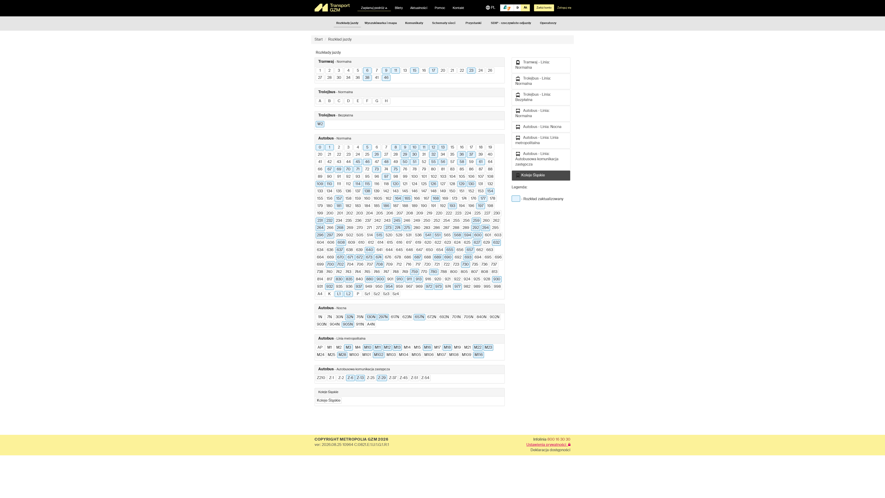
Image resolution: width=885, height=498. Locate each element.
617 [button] (409, 243)
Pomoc (440, 8)
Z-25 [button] (371, 378)
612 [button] (371, 243)
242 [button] (377, 221)
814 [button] (320, 279)
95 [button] (367, 177)
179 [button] (320, 206)
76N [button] (360, 317)
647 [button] (419, 250)
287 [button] (446, 228)
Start (319, 40)
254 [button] (446, 221)
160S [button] (378, 199)
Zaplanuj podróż (373, 8)
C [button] (339, 101)
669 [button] (330, 257)
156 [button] (330, 199)
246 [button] (407, 221)
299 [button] (339, 235)
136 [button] (348, 191)
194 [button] (462, 206)
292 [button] (475, 228)
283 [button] (427, 228)
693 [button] (468, 257)
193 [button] (452, 206)
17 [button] (433, 71)
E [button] (358, 101)
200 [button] (329, 213)
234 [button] (339, 221)
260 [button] (486, 221)
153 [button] (481, 191)
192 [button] (443, 206)
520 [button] (389, 235)
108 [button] (490, 177)
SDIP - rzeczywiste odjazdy (511, 23)
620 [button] (428, 243)
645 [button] (399, 250)
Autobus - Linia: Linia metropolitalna (536, 140)
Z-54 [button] (425, 378)
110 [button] (329, 184)
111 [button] (339, 184)
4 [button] (348, 71)
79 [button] (424, 169)
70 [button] (348, 169)
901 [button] (390, 279)
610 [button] (361, 243)
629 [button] (486, 243)
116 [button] (376, 184)
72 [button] (367, 169)
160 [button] (367, 199)
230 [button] (496, 213)
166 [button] (417, 199)
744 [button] (358, 272)
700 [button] (330, 265)
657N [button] (419, 317)
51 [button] (414, 162)
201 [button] (340, 213)
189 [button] (415, 206)
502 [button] (349, 235)
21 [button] (452, 71)
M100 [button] (354, 355)
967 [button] (409, 287)
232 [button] (329, 221)
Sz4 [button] (395, 294)
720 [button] (427, 265)
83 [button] (452, 169)
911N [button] (360, 324)
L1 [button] (339, 294)
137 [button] (357, 191)
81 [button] (443, 169)
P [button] (358, 294)
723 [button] (456, 265)
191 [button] (433, 206)
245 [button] (397, 221)
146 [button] (415, 191)
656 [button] (460, 250)
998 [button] (497, 287)
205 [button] (379, 213)
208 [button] (409, 213)
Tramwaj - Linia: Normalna (532, 65)
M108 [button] (454, 355)
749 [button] (405, 272)
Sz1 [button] (367, 294)
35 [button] (452, 155)
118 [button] (386, 184)
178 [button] (492, 199)
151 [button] (461, 191)
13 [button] (405, 71)
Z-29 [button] (382, 378)
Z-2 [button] (341, 378)
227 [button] (487, 213)
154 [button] (490, 191)
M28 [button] (342, 355)
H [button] (386, 101)
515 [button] (379, 235)
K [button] (329, 294)
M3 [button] (348, 348)
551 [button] (438, 235)
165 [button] (407, 199)
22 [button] (462, 71)
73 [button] (377, 169)
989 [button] (477, 287)
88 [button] (490, 169)
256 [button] (466, 221)
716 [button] (408, 265)
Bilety (399, 8)
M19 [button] (457, 348)
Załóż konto (544, 7)
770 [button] (424, 272)
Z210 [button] (321, 378)
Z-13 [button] (360, 378)
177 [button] (483, 199)
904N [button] (335, 324)
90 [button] (329, 177)
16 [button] (424, 71)
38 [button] (367, 78)
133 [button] (320, 191)
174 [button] (464, 199)
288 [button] (456, 228)
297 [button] (330, 235)
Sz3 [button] (386, 294)
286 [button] (436, 228)
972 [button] (429, 287)
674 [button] (379, 257)
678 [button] (398, 257)
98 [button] (395, 177)
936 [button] (349, 287)
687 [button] (417, 257)
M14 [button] (407, 348)
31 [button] (424, 155)
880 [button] (369, 279)
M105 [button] (416, 355)
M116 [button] (479, 355)
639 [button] (359, 250)
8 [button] (396, 147)
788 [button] (443, 272)
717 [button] (418, 265)
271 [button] (369, 228)
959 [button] (399, 287)
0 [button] (320, 147)
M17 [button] (437, 348)
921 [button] (448, 279)
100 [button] (414, 177)
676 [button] (388, 257)
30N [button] (339, 317)
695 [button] (488, 257)
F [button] (367, 101)
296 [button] (320, 235)
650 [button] (429, 250)
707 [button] (370, 265)
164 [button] (398, 199)
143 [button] (395, 191)
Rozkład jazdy (339, 40)
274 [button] (398, 228)
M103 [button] (391, 355)
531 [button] (409, 235)
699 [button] (320, 265)
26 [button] (490, 71)
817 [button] (329, 279)
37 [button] (471, 155)
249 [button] (416, 221)
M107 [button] (441, 355)
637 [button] (340, 250)
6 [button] (367, 71)
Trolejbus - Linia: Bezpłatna (533, 97)
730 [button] (465, 265)
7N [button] (329, 317)
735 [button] (475, 265)
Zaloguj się (564, 7)
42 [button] (329, 162)
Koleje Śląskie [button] (328, 401)
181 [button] (339, 206)
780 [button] (434, 272)
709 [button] (389, 265)
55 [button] (433, 162)
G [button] (376, 101)
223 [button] (458, 213)
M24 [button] (320, 355)
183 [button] (358, 206)
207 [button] (399, 213)
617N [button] (395, 317)
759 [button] (414, 272)
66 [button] (320, 169)
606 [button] (330, 243)
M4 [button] (358, 348)
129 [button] (462, 184)
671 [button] (350, 257)
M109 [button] (466, 355)
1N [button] (320, 317)
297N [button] (383, 317)
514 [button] (370, 235)
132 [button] (490, 184)
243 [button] (387, 221)
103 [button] (443, 177)
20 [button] (443, 71)
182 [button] (348, 206)
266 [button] (330, 228)
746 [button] (377, 272)
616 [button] (399, 243)
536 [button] (418, 235)
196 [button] (471, 206)
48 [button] (386, 162)
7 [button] (377, 71)
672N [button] (431, 317)
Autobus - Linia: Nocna (540, 127)
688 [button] (427, 257)
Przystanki (473, 23)
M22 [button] (477, 348)
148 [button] (434, 191)
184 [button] (367, 206)
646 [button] (409, 250)
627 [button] (477, 243)
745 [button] (367, 272)
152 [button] (471, 191)
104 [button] (452, 177)
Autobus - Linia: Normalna (532, 113)
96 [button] (377, 177)
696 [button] (498, 257)
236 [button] (358, 221)
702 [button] (340, 265)
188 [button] (405, 206)
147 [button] (424, 191)
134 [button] (329, 191)
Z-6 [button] (350, 378)
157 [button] (339, 199)
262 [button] (496, 221)
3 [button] (339, 71)
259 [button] (476, 221)
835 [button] (349, 279)
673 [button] (369, 257)
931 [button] (320, 287)
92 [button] (348, 177)
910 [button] (400, 279)
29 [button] (405, 155)
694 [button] (478, 257)
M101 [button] (366, 355)
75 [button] (396, 169)
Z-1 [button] (331, 378)
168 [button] (436, 199)
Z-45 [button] (404, 378)
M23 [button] (488, 348)
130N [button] (371, 317)
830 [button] (339, 279)
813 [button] (494, 272)
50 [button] (405, 162)
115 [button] (367, 184)
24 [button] (480, 71)
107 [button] (481, 177)
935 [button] (339, 287)
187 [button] (395, 206)
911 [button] (409, 279)
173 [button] (454, 199)
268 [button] (340, 228)
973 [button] (438, 287)
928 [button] (487, 279)
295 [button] (495, 228)
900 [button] (380, 279)
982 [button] (467, 287)
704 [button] (350, 265)
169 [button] (445, 199)
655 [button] (449, 250)
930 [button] (496, 279)
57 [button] (452, 162)
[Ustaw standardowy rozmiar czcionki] (525, 7)
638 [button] (349, 250)
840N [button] (482, 317)
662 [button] (479, 250)
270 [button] (360, 228)
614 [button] (381, 243)
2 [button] (329, 71)
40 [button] (490, 155)
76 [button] (405, 169)
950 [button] (379, 287)
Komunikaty (414, 23)
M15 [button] (417, 348)
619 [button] (418, 243)
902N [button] (494, 317)
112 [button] (348, 184)
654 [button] (439, 250)
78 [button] (415, 169)
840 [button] (359, 279)
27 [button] (320, 78)
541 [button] (428, 235)
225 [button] (477, 213)
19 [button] (490, 147)
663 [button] (489, 250)
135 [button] (339, 191)
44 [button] (348, 162)
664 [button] (320, 257)
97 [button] (386, 177)
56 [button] (443, 162)
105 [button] (462, 177)
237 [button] (368, 221)
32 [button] (433, 155)
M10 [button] (367, 348)
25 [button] (367, 155)
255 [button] (456, 221)
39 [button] (480, 155)
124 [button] (414, 184)
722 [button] (447, 265)
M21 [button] (467, 348)
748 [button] (396, 272)
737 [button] (494, 265)
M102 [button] (378, 355)
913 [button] (419, 279)
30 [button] (339, 78)
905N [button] (348, 324)
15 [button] (414, 71)
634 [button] (320, 250)
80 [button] (433, 169)
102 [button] (434, 177)
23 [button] (471, 71)
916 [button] (428, 279)
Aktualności (418, 8)
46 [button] (386, 78)
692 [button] (458, 257)
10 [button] (414, 147)
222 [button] (449, 213)
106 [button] (471, 177)
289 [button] (466, 228)
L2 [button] (348, 294)
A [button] (320, 101)
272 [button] (379, 228)
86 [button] (471, 169)
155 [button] (320, 199)
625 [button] (467, 243)
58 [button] (462, 162)
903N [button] (322, 324)
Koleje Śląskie (532, 175)
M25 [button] (331, 355)
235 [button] (348, 221)
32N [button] (349, 317)
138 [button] (367, 191)
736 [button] (484, 265)
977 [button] (457, 287)
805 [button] (464, 272)
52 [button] (424, 162)
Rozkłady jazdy (347, 23)
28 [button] (329, 78)
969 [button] (419, 287)
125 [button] (424, 184)
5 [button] (358, 71)
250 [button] (426, 221)
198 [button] (490, 206)
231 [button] (320, 221)
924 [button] (467, 279)
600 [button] (478, 235)
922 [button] (457, 279)
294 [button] (485, 228)
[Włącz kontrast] (517, 7)
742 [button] (339, 272)
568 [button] (457, 235)
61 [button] (481, 162)
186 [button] (386, 206)
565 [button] (447, 235)
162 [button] (388, 199)
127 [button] (442, 184)
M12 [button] (387, 348)
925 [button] (477, 279)
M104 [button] (403, 355)
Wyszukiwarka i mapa (381, 23)
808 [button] (484, 272)
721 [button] (437, 265)
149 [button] (443, 191)
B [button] (329, 101)
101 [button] (424, 177)
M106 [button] (429, 355)
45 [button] (358, 162)
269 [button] (350, 228)
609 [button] (351, 243)
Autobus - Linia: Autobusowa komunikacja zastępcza (536, 159)
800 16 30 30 (558, 440)
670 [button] (340, 257)
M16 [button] (427, 348)
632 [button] (496, 243)
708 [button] (379, 265)
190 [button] (424, 206)
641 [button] (380, 250)
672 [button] (360, 257)
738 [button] (320, 272)
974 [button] (448, 287)
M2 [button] (339, 348)
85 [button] (462, 169)
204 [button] (369, 213)
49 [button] (395, 162)
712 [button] (399, 265)
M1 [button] (329, 348)
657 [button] (470, 250)
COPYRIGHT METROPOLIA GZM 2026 (351, 440)
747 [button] (386, 272)
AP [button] (320, 348)
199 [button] (320, 213)
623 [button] (447, 243)
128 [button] (452, 184)
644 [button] (389, 250)
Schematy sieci (443, 23)
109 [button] (320, 184)
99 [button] (405, 177)
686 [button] (407, 257)
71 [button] (358, 169)
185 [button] (377, 206)
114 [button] (357, 184)
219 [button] (429, 213)
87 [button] (481, 169)
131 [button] (480, 184)
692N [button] (444, 317)
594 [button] (467, 235)
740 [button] (329, 272)
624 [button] (457, 243)
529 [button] (399, 235)
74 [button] (386, 169)
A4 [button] (320, 294)
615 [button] (390, 243)
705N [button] (468, 317)
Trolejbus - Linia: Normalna (533, 81)
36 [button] (358, 78)
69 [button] (339, 169)
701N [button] (456, 317)
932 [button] (329, 287)
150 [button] (452, 191)
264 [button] (320, 228)
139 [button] (377, 191)
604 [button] (320, 243)
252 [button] (437, 221)
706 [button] (360, 265)
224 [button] (468, 213)
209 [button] (419, 213)
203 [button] (359, 213)
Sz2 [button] (377, 294)
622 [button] (438, 243)
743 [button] (348, 272)
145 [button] (405, 191)
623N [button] (407, 317)
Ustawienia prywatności (547, 445)
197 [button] (481, 206)
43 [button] (339, 162)
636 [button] (330, 250)
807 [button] (474, 272)
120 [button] (396, 184)
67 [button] (329, 169)
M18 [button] (447, 348)
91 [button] (339, 177)
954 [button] (389, 287)
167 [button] (426, 199)
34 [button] (348, 78)
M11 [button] (378, 348)
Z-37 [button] (392, 378)
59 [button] (471, 162)
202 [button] (349, 213)
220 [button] (439, 213)
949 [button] (368, 287)
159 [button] (358, 199)
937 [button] (359, 287)
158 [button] (348, 199)
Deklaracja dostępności (550, 450)
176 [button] (473, 199)
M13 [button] (397, 348)
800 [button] (453, 272)
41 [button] (377, 78)
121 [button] (405, 184)
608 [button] (341, 243)
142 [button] (386, 191)
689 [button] (437, 257)
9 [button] (386, 71)
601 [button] (488, 235)
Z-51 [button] (414, 378)
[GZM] (333, 8)
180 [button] (329, 206)
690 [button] (447, 257)
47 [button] (377, 162)
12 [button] (433, 147)
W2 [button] (320, 124)
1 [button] (320, 71)
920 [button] (437, 279)
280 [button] (416, 228)
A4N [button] (371, 324)
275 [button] (407, 228)
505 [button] (359, 235)
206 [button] (389, 213)
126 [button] (433, 184)
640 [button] (369, 250)
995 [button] (487, 287)
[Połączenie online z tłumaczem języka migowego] (507, 7)
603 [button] (497, 235)
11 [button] (395, 71)
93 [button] (358, 177)
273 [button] (388, 228)
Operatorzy (548, 23)
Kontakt (458, 8)
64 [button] (490, 162)
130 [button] (471, 184)
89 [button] (320, 177)
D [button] (348, 101)
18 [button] (481, 147)
